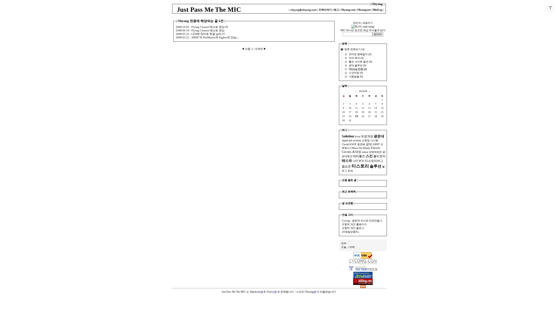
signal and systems (351, 140)
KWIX (353, 144)
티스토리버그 (374, 160)
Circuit (345, 144)
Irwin (357, 136)
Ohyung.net (364, 9)
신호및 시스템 (370, 140)
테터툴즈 (359, 156)
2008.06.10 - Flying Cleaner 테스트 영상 (200, 30)
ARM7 (376, 144)
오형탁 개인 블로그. (353, 228)
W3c (361, 160)
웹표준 (346, 166)
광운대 (379, 136)
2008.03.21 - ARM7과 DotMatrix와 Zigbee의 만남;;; (207, 37)
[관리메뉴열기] (550, 7)
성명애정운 (375, 152)
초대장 (356, 152)
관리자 (357, 22)
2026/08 (363, 91)
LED (355, 160)
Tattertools (255, 291)
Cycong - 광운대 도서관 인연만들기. (362, 220)
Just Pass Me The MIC (209, 9)
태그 (336, 9)
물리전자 (379, 156)
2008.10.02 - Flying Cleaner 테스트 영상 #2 (202, 27)
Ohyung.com (348, 9)
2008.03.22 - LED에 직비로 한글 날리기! (200, 34)
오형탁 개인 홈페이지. (354, 224)
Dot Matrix (364, 148)
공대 (369, 144)
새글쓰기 (367, 22)
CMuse (354, 148)
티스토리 (360, 166)
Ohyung (309, 291)
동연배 (361, 144)
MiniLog (377, 9)
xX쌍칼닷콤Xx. (350, 231)
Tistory (270, 291)
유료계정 (367, 136)
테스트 (347, 160)
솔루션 (375, 166)
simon (365, 152)
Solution (348, 136)
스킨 (369, 156)
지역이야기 (325, 9)
